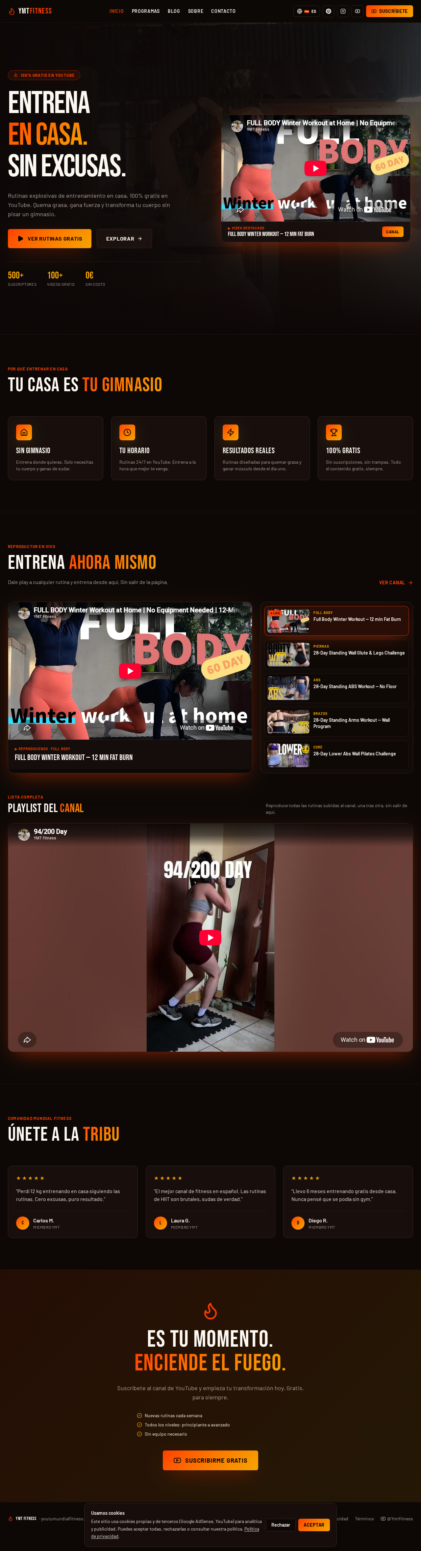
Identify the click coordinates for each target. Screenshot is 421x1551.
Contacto (223, 11)
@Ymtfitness (400, 1518)
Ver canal (392, 582)
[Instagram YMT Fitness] (343, 11)
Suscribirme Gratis (216, 1460)
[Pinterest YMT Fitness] (328, 11)
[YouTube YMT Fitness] (357, 11)
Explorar (120, 238)
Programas (146, 11)
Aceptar (314, 1525)
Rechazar (280, 1525)
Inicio (117, 11)
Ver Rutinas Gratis (55, 238)
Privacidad (337, 1518)
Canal (393, 231)
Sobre (196, 11)
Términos (364, 1518)
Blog (174, 11)
